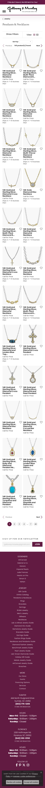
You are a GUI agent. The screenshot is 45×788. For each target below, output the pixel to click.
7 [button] (30, 524)
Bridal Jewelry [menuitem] (22, 610)
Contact (22, 689)
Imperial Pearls (22, 569)
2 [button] (14, 524)
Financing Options (22, 682)
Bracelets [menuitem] (22, 604)
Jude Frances (22, 572)
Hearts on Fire (22, 575)
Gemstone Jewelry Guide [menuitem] (22, 629)
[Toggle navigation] (4, 11)
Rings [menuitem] (22, 601)
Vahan (22, 582)
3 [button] (19, 524)
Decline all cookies (14, 782)
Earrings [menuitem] (22, 607)
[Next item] (19, 98)
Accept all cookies (31, 782)
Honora (23, 566)
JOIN (37, 544)
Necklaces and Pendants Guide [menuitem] (22, 641)
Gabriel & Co (22, 563)
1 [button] (10, 524)
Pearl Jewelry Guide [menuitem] (22, 651)
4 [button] (24, 524)
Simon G (22, 578)
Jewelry (7, 19)
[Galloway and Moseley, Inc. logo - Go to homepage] (22, 9)
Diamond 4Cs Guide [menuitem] (22, 626)
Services (22, 685)
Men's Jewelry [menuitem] (22, 613)
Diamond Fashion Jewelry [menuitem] (22, 645)
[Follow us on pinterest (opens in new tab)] (20, 765)
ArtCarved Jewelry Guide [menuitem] (22, 663)
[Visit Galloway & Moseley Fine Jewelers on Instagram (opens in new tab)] (28, 765)
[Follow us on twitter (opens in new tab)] (23, 765)
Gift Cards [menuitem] (22, 591)
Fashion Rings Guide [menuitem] (22, 638)
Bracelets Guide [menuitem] (22, 632)
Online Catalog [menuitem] (22, 595)
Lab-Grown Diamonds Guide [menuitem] (22, 654)
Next (38, 46)
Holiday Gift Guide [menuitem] (22, 657)
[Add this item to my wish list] (20, 71)
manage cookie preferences (24, 776)
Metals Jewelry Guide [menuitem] (22, 660)
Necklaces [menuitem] (22, 620)
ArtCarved (22, 560)
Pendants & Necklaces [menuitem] (23, 598)
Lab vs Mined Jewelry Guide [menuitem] (23, 623)
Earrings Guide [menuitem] (22, 635)
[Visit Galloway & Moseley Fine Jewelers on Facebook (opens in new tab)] (17, 765)
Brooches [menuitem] (22, 666)
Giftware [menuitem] (22, 616)
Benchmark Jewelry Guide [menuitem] (22, 648)
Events (22, 679)
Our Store (22, 676)
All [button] (35, 524)
